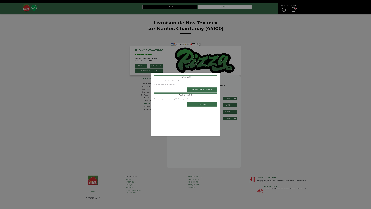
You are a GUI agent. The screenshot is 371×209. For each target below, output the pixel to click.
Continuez (202, 104)
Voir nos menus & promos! (201, 89)
